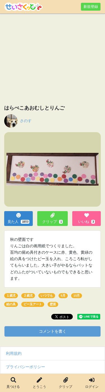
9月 (63, 295)
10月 (76, 295)
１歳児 (11, 295)
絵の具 (11, 304)
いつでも (47, 295)
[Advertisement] (52, 60)
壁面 (53, 304)
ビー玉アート (33, 304)
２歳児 (28, 295)
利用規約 (14, 353)
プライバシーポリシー (25, 367)
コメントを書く (52, 331)
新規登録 (90, 6)
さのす (26, 120)
